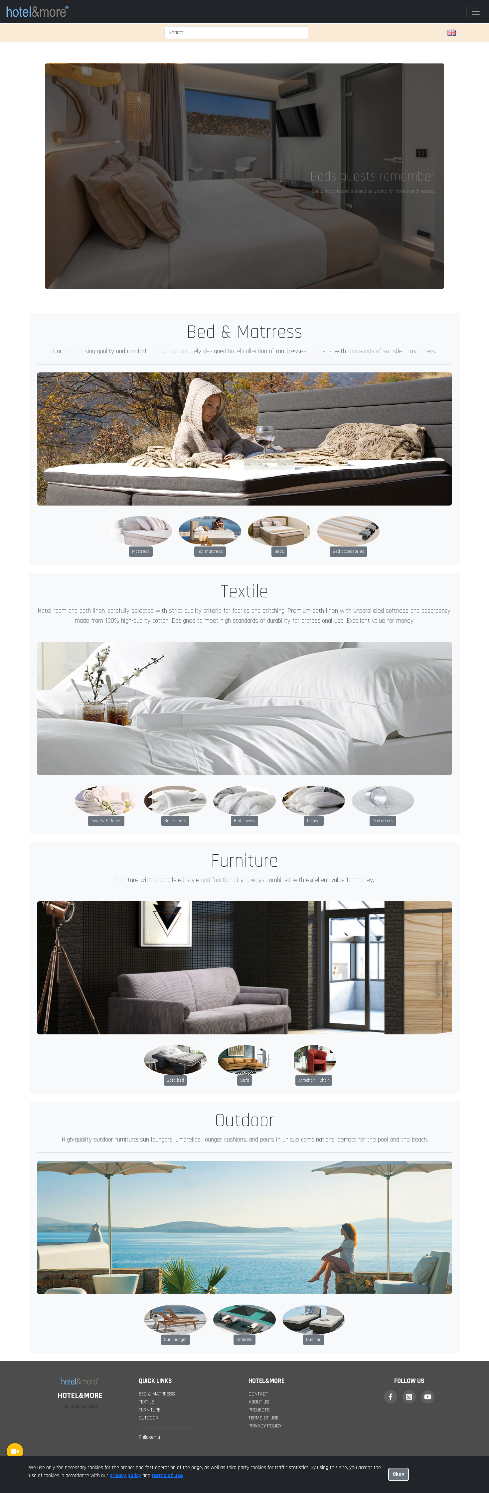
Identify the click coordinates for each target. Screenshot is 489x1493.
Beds (279, 288)
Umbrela (244, 1076)
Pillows (314, 557)
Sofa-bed (175, 817)
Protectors (383, 557)
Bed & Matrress (157, 1130)
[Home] (37, 12)
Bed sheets (175, 557)
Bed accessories (348, 288)
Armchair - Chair (313, 817)
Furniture (149, 1146)
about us (258, 1138)
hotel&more (306, 1203)
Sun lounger (175, 1076)
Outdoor (148, 1154)
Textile (146, 1138)
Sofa (244, 817)
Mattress (141, 288)
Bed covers (244, 557)
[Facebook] (390, 1133)
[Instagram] (409, 1133)
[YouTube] (427, 1133)
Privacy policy (264, 1162)
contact (258, 1130)
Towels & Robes (106, 557)
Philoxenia (149, 1173)
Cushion (313, 1076)
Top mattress (210, 288)
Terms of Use (263, 1154)
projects (259, 1146)
